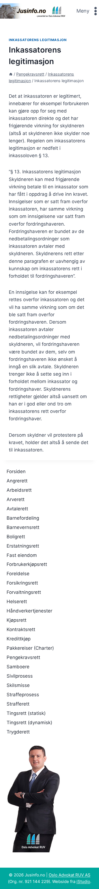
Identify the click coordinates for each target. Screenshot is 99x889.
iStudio (83, 881)
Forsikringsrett (22, 583)
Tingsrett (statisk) (26, 713)
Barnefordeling (23, 518)
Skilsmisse (18, 685)
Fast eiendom (22, 555)
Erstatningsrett (23, 546)
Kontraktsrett (21, 629)
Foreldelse (18, 573)
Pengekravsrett (23, 657)
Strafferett (18, 704)
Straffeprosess (23, 694)
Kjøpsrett (16, 620)
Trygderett (18, 732)
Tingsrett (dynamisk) (29, 722)
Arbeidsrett (19, 490)
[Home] (11, 74)
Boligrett (16, 536)
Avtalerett (17, 508)
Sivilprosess (20, 676)
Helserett (17, 601)
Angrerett (17, 481)
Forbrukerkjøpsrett (27, 564)
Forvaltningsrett (24, 592)
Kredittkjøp (19, 638)
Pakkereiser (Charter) (30, 648)
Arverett (15, 499)
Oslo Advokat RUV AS (69, 875)
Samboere (18, 666)
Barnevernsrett (23, 527)
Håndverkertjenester (29, 611)
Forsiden (16, 471)
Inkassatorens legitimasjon (38, 40)
